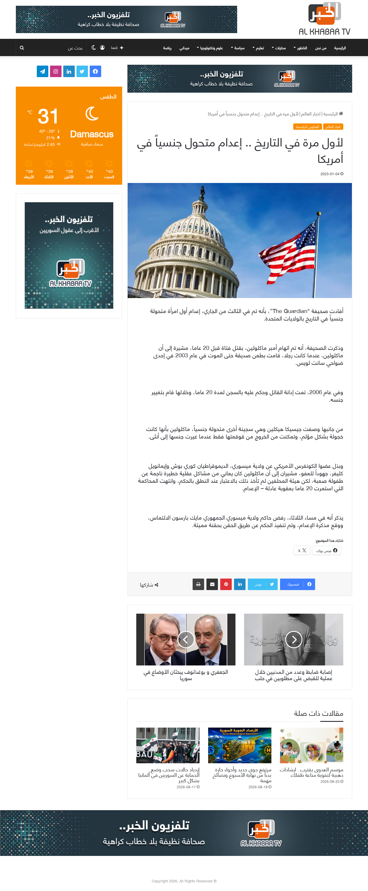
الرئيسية (340, 47)
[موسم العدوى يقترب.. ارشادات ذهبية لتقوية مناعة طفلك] (311, 745)
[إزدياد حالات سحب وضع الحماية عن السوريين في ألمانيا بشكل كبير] (168, 745)
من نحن (320, 47)
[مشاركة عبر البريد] (212, 584)
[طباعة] (198, 584)
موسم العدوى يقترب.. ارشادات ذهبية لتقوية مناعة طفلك (311, 771)
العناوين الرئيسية (307, 126)
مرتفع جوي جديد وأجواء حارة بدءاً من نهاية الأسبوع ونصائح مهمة (242, 774)
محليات (280, 47)
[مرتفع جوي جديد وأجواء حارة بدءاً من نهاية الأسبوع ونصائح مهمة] (239, 745)
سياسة (240, 47)
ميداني (184, 47)
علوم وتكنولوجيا (211, 47)
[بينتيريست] (226, 584)
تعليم (260, 47)
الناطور (302, 47)
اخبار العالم (311, 113)
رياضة (167, 47)
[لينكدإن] (240, 584)
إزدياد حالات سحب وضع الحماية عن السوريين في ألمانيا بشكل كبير (169, 774)
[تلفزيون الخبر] (323, 18)
